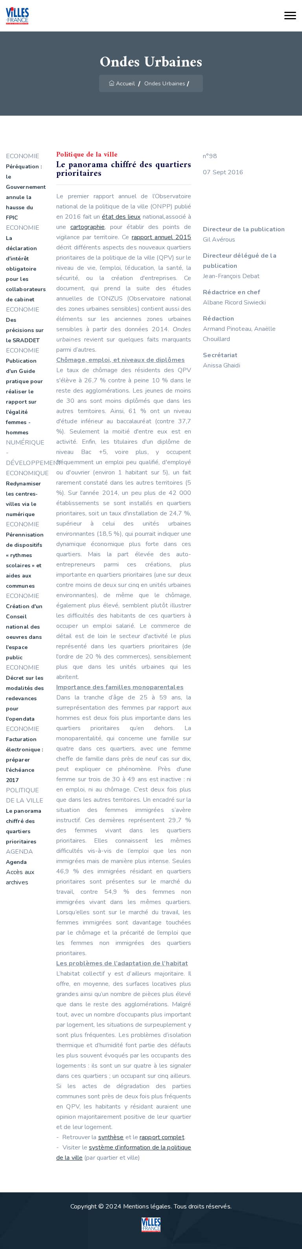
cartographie (87, 227)
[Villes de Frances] (17, 16)
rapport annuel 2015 (161, 237)
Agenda (16, 862)
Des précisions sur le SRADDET (25, 330)
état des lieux (121, 216)
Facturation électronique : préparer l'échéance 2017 (24, 760)
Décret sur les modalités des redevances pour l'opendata (25, 698)
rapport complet (162, 1137)
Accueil (125, 83)
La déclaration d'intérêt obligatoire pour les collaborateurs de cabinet (26, 268)
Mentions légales (147, 1206)
